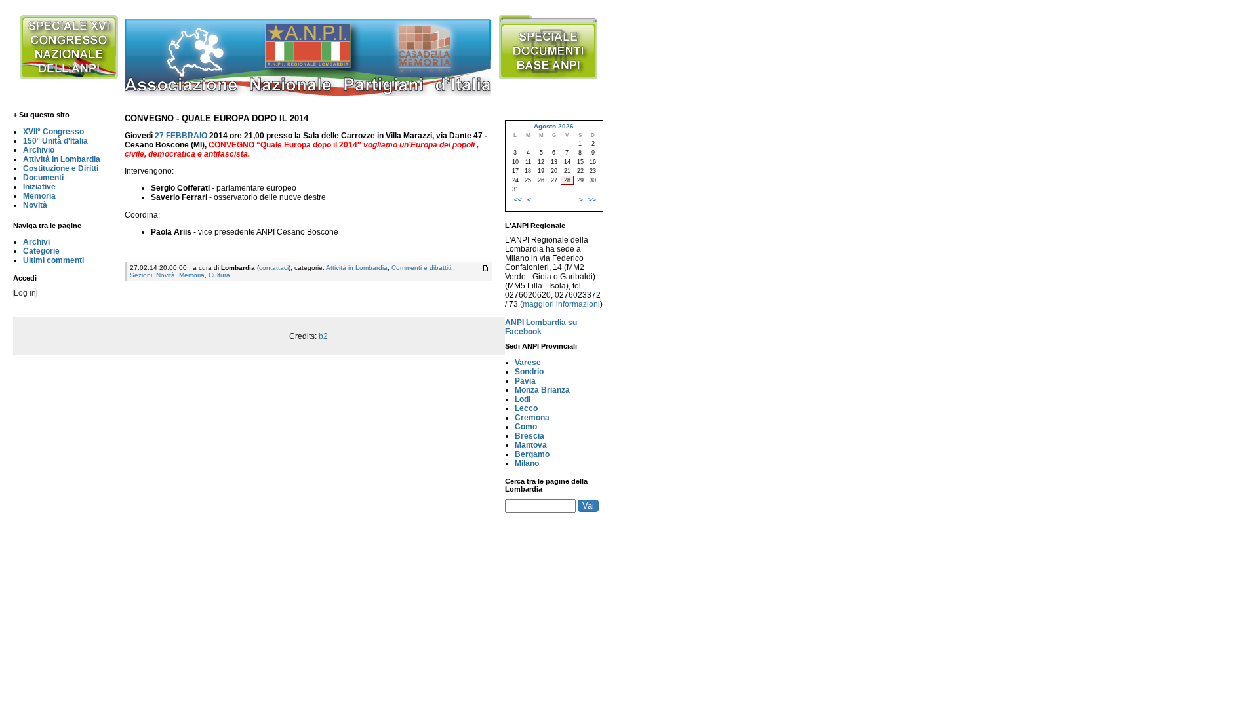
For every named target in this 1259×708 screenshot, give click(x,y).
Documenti (43, 177)
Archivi (36, 241)
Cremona (532, 417)
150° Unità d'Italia (55, 141)
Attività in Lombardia (61, 159)
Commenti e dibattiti (421, 267)
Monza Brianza (542, 390)
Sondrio (529, 371)
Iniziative (39, 186)
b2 (323, 336)
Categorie (41, 251)
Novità (35, 205)
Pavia (525, 380)
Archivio (38, 150)
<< (518, 199)
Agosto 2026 (554, 126)
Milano (527, 463)
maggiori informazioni (561, 304)
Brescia (529, 436)
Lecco (526, 408)
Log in (25, 293)
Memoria (39, 196)
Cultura (219, 275)
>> (592, 199)
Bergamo (532, 454)
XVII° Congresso (53, 131)
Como (526, 426)
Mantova (531, 445)
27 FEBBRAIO (181, 135)
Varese (528, 362)
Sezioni (141, 275)
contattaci (274, 267)
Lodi (522, 399)
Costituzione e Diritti (60, 168)
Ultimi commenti (53, 260)
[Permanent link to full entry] (485, 268)
